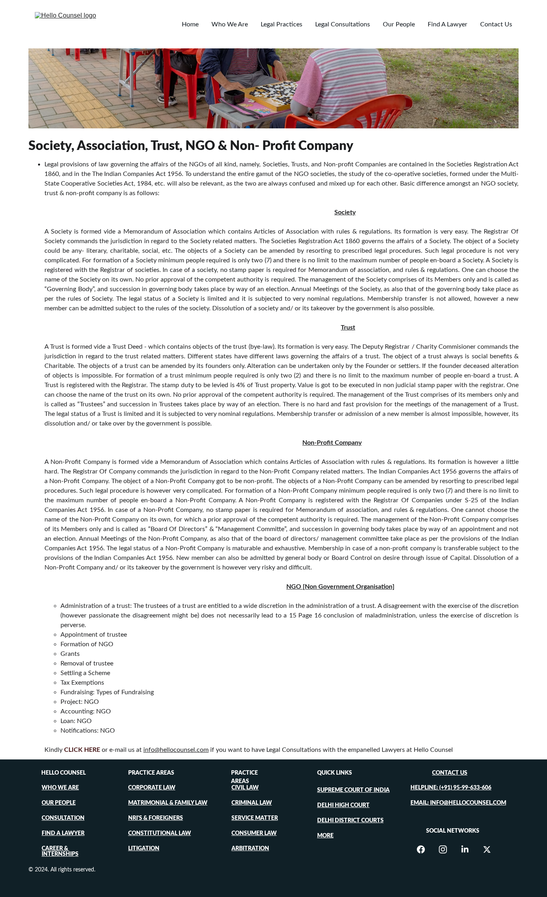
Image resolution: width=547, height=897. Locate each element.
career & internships (60, 851)
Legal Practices (281, 24)
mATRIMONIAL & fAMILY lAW (167, 803)
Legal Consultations (342, 24)
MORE (325, 836)
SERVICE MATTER (254, 818)
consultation (63, 818)
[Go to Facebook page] (425, 849)
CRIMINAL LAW (251, 803)
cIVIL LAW (245, 788)
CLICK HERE (82, 750)
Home (190, 24)
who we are (60, 788)
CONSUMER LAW (254, 833)
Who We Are (229, 24)
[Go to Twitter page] (487, 849)
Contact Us (496, 24)
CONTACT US (449, 773)
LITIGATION (143, 848)
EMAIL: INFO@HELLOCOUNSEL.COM (458, 803)
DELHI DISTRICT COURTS (350, 820)
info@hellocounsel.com (176, 750)
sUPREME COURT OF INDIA (353, 790)
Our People (399, 24)
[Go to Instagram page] (447, 849)
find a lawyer (63, 833)
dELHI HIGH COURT (343, 805)
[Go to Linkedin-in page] (469, 849)
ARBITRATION (250, 848)
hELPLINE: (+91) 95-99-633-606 (450, 788)
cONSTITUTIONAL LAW (159, 833)
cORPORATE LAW (151, 788)
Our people (59, 803)
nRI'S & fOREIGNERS (155, 818)
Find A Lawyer (447, 24)
